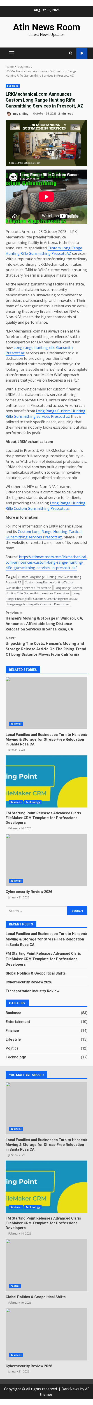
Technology (33, 802)
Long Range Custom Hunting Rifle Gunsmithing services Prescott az (45, 413)
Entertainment (18, 1022)
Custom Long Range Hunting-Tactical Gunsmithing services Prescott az (43, 534)
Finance (12, 1030)
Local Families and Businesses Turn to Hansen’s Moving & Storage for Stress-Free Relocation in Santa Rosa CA (46, 703)
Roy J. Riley (20, 113)
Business (12, 85)
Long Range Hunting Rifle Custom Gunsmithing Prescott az (45, 505)
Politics (12, 1048)
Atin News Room (46, 27)
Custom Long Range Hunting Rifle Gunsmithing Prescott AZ (44, 250)
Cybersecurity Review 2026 (46, 860)
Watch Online (81, 53)
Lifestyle (13, 1039)
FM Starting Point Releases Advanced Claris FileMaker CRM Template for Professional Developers (46, 781)
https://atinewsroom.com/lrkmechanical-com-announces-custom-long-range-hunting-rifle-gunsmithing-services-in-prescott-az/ (46, 562)
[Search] (70, 53)
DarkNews (70, 1388)
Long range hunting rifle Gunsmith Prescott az (38, 604)
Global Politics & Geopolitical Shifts (36, 973)
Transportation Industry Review (32, 991)
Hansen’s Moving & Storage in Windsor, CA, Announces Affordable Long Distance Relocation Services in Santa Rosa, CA (44, 621)
